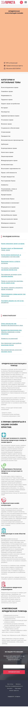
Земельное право (7, 227)
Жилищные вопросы (8, 223)
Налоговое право (7, 152)
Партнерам (18, 688)
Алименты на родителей (9, 338)
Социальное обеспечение (10, 128)
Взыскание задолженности (10, 168)
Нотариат (4, 107)
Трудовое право (7, 99)
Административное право (10, 115)
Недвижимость (6, 95)
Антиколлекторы (7, 164)
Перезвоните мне (14, 672)
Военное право (6, 124)
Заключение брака (7, 198)
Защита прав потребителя (10, 103)
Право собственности (9, 172)
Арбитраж (4, 144)
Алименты (4, 185)
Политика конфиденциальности (14, 686)
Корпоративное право (9, 148)
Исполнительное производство (12, 140)
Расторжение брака (8, 180)
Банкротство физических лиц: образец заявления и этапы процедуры (11, 332)
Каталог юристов (14, 690)
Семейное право (7, 91)
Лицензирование (7, 156)
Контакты (9, 688)
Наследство (5, 111)
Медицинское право (8, 207)
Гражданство (5, 136)
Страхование (5, 132)
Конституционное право (9, 87)
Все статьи (10, 684)
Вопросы (18, 684)
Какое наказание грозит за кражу (12, 243)
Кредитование (6, 194)
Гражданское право (8, 211)
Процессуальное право (9, 219)
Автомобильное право (9, 215)
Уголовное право (7, 120)
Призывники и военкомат (10, 203)
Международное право (9, 160)
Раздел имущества (8, 176)
